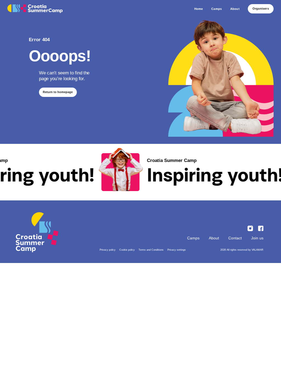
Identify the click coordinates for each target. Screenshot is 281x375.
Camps (193, 238)
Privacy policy (108, 249)
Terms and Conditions (151, 249)
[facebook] (260, 228)
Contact (235, 238)
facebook (250, 228)
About (214, 238)
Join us (257, 238)
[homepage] (35, 8)
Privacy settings (176, 249)
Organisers (260, 8)
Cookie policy (127, 249)
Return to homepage (58, 92)
